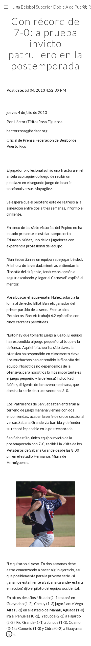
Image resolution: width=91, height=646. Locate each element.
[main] (45, 43)
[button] (6, 7)
